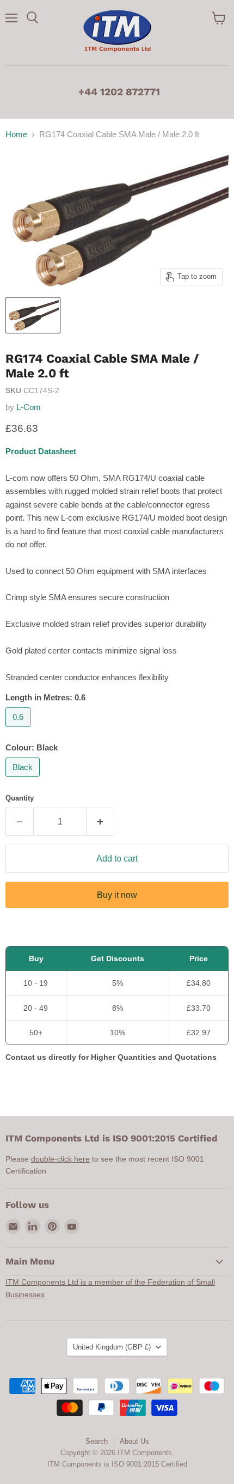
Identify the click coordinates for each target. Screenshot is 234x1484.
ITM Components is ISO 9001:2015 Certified (117, 1464)
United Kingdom (112, 1347)
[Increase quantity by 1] (100, 822)
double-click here (60, 1159)
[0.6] (19, 729)
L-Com (28, 407)
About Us (134, 1441)
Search (96, 1441)
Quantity (19, 798)
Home (16, 134)
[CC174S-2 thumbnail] (33, 315)
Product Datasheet (40, 451)
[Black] (23, 779)
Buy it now (117, 895)
